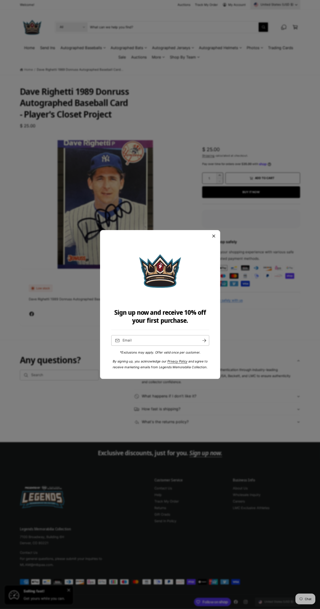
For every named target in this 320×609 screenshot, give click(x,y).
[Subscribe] (204, 340)
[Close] (213, 236)
